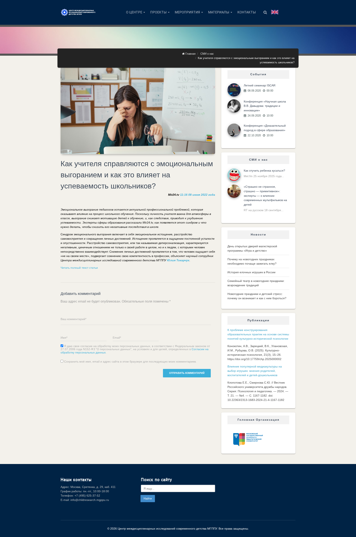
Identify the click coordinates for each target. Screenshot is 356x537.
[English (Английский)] (274, 12)
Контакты (246, 12)
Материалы (219, 12)
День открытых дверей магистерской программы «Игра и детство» (252, 248)
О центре (134, 12)
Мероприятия (188, 12)
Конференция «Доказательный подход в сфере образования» (265, 128)
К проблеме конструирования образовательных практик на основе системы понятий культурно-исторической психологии (258, 334)
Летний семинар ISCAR (259, 85)
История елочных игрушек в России (251, 272)
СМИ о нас (207, 53)
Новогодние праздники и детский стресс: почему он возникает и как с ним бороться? (256, 296)
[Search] (265, 12)
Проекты (158, 12)
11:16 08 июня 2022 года (197, 194)
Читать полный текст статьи (79, 267)
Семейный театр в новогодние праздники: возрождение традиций (256, 283)
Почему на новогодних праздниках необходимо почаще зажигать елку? (251, 261)
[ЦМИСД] (78, 12)
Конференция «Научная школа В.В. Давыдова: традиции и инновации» (265, 106)
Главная (190, 53)
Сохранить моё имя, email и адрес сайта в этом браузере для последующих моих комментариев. (130, 361)
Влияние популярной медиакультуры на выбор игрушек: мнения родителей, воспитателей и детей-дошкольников (254, 371)
